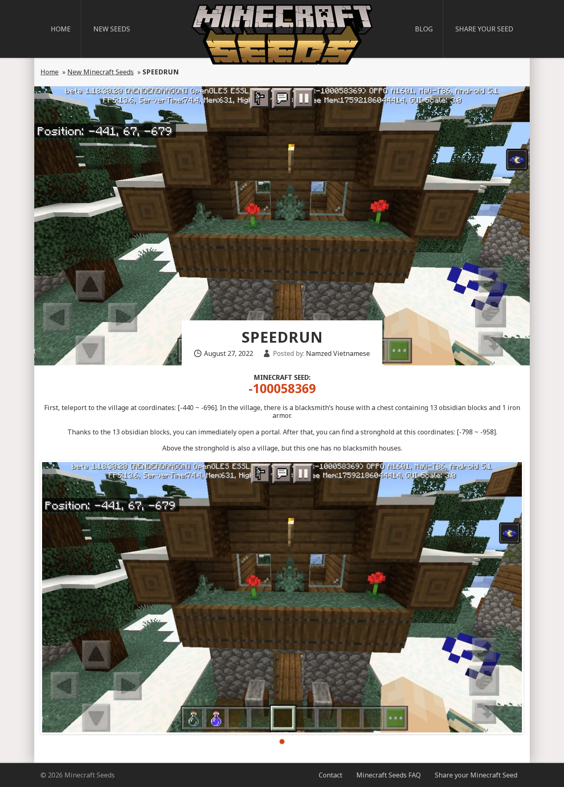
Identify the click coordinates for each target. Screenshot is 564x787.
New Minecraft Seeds (100, 71)
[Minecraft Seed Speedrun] (282, 597)
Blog (424, 28)
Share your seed (484, 28)
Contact (330, 775)
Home (61, 28)
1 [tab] (282, 741)
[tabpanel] (282, 597)
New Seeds (111, 28)
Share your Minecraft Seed (476, 775)
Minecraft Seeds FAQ (388, 775)
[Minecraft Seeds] (282, 34)
